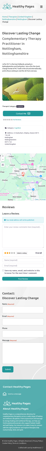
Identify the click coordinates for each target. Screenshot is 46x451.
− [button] (3, 159)
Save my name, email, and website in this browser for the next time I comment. (22, 272)
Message (9, 340)
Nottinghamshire (9, 19)
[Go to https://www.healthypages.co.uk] (18, 6)
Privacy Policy (37, 441)
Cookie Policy (7, 443)
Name (8, 304)
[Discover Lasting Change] (23, 174)
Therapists (12, 17)
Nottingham (22, 19)
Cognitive (20, 106)
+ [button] (3, 156)
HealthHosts (37, 448)
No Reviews (17, 120)
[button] (23, 113)
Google (43, 199)
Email (8, 316)
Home (4, 17)
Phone (4, 328)
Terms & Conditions (19, 443)
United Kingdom (25, 17)
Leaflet (37, 199)
